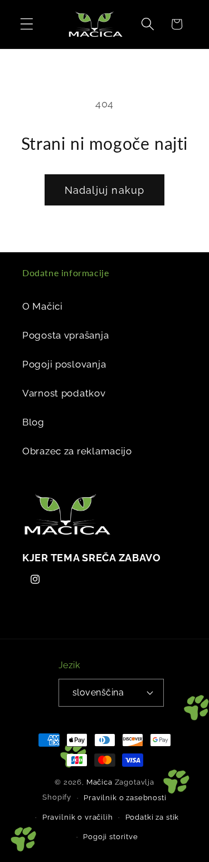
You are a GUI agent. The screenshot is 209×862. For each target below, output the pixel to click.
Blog (33, 422)
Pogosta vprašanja (65, 335)
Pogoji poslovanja (64, 364)
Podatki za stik (152, 817)
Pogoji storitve (110, 836)
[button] (27, 24)
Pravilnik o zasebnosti (125, 798)
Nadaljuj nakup (105, 190)
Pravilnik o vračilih (77, 817)
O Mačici (42, 306)
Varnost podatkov (64, 393)
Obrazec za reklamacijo (77, 451)
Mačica (99, 782)
